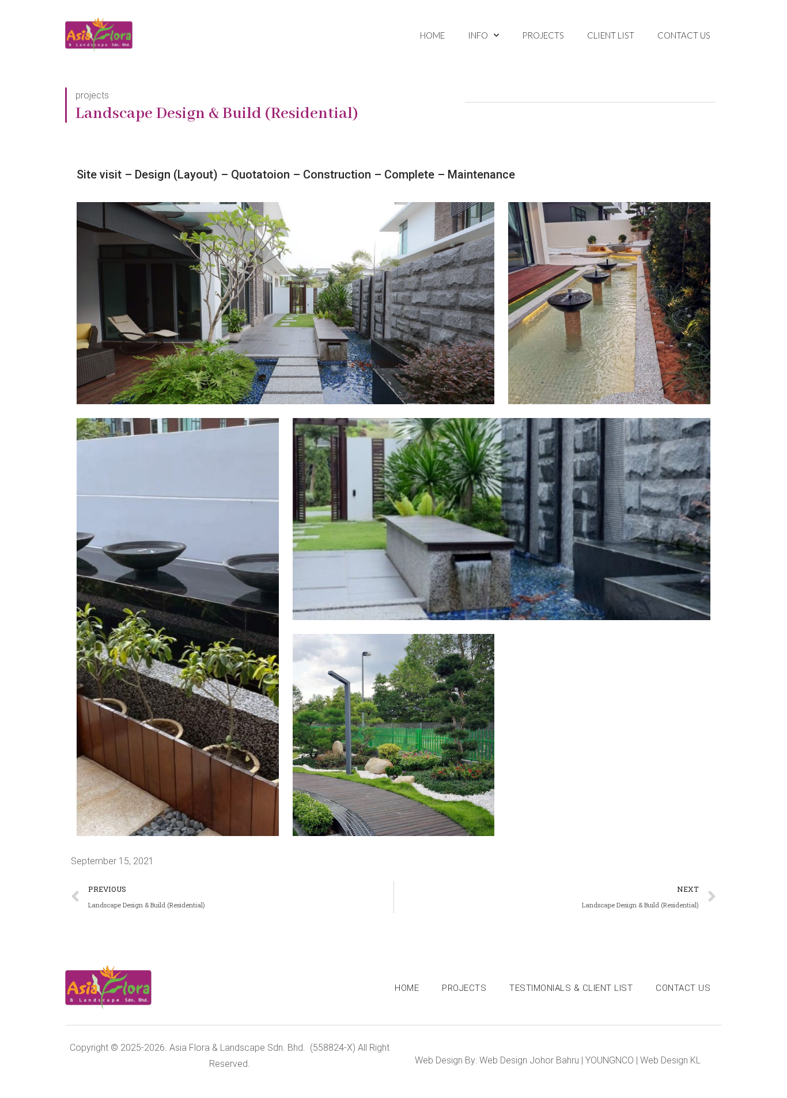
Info (478, 35)
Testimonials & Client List (571, 988)
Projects (543, 35)
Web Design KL (670, 1060)
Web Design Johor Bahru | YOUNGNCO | (558, 1060)
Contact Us (683, 35)
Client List (610, 35)
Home (432, 35)
